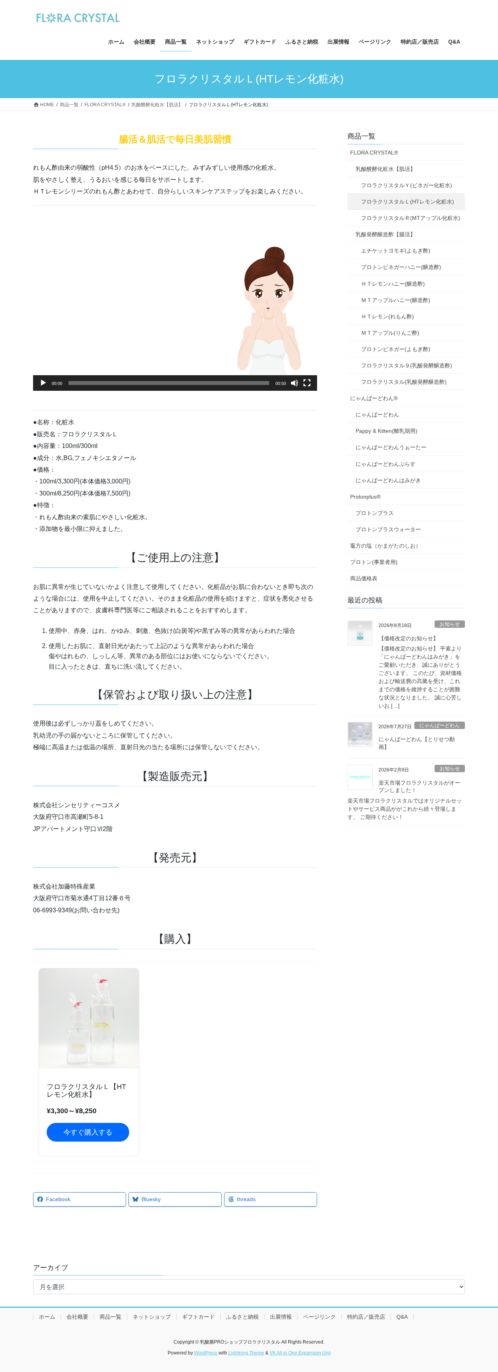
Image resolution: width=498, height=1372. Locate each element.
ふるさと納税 (242, 1317)
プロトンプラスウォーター (388, 529)
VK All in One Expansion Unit (300, 1353)
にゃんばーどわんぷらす (386, 464)
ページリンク (319, 1317)
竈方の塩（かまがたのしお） (385, 546)
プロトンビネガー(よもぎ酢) (395, 349)
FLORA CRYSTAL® (374, 152)
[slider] (168, 383)
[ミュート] (294, 383)
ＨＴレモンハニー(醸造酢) (393, 284)
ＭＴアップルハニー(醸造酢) (395, 300)
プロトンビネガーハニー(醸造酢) (401, 267)
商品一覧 (361, 136)
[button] (175, 311)
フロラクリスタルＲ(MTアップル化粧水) (410, 218)
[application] (175, 311)
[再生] (43, 383)
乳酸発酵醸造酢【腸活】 (386, 234)
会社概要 (77, 1317)
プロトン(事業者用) (374, 562)
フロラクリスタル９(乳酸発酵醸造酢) (406, 365)
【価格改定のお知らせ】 (408, 638)
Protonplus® (365, 497)
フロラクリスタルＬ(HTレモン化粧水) (407, 202)
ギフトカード (198, 1317)
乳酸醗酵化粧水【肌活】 (386, 169)
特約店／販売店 (366, 1317)
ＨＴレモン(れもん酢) (387, 316)
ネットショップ (152, 1317)
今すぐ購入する (87, 1132)
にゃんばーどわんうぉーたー (391, 447)
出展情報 (281, 1317)
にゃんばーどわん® (374, 398)
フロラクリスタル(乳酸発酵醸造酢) (404, 382)
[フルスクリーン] (307, 383)
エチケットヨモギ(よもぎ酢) (395, 251)
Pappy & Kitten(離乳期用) (386, 431)
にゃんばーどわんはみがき (388, 480)
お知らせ (450, 624)
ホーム (47, 1317)
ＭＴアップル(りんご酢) (390, 333)
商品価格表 (363, 578)
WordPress (205, 1353)
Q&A (402, 1317)
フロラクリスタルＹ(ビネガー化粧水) (406, 185)
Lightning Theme (246, 1353)
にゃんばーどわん (377, 414)
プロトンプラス (375, 513)
